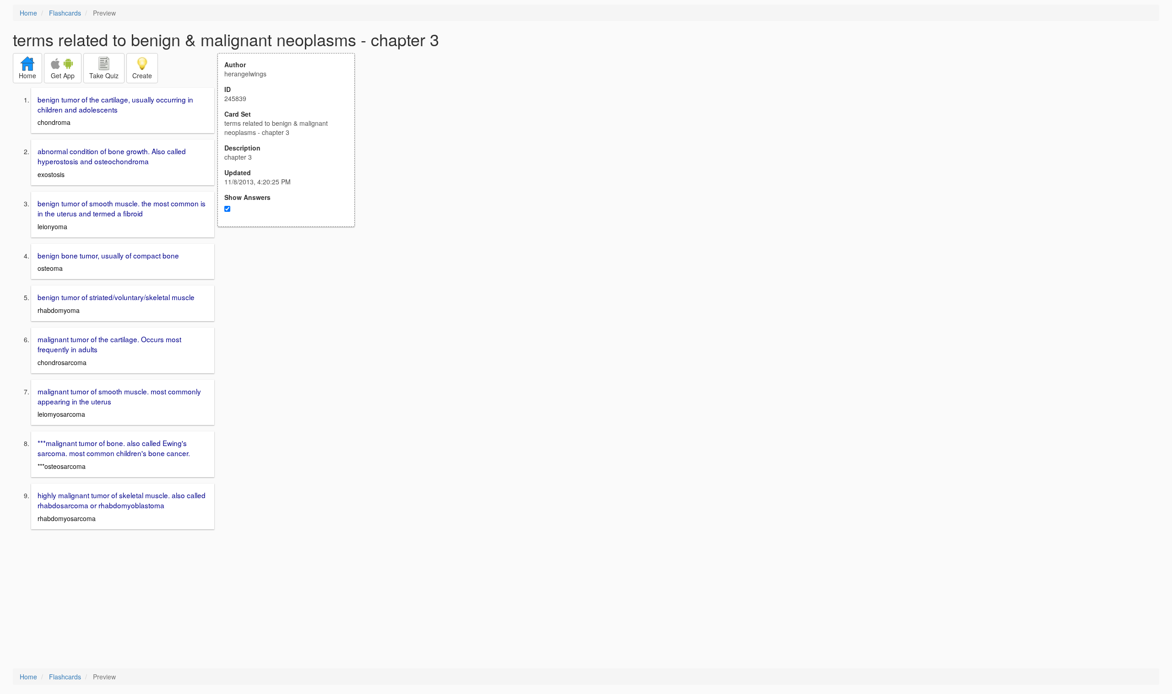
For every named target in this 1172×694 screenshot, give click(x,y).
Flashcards (65, 12)
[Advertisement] (291, 317)
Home (28, 12)
